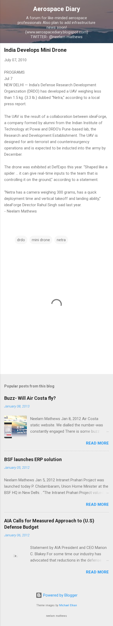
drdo (21, 240)
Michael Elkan (68, 605)
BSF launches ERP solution (33, 459)
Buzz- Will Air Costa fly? (30, 398)
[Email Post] (18, 229)
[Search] (105, 11)
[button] (105, 51)
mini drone (41, 240)
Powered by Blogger (60, 595)
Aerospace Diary (56, 9)
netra (61, 240)
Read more (97, 443)
